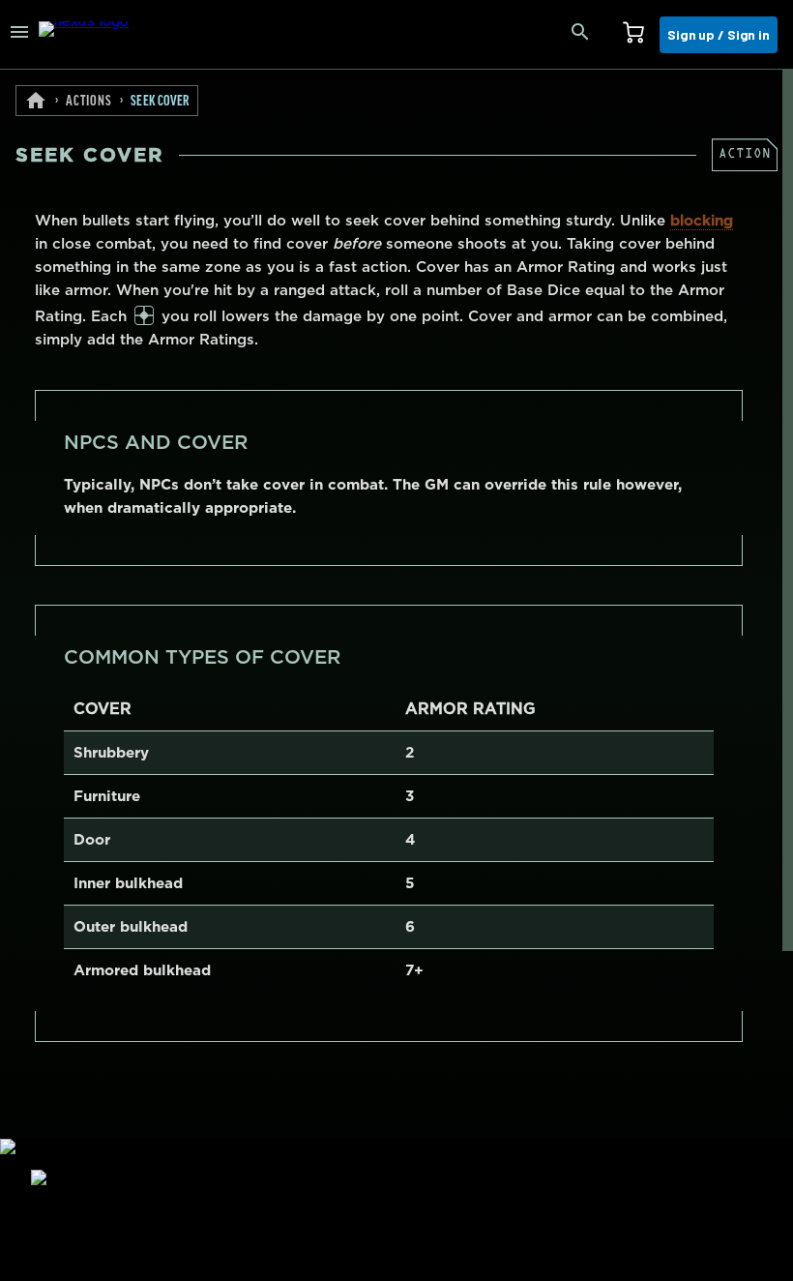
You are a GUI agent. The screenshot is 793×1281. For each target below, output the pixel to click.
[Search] (580, 35)
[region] (396, 675)
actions (89, 101)
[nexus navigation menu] (19, 35)
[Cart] (633, 35)
